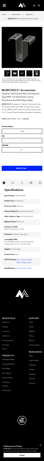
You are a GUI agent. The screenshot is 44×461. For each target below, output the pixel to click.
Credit (31, 327)
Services (32, 383)
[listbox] (22, 73)
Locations (5, 331)
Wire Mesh (6, 369)
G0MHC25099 (20, 196)
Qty (3, 136)
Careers (5, 327)
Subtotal (5, 145)
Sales (31, 322)
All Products (6, 390)
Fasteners (29, 14)
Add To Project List (22, 158)
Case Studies (33, 360)
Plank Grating (7, 378)
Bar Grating (6, 373)
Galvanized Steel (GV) (25, 211)
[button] (22, 47)
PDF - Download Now (24, 260)
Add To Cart (21, 168)
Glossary (32, 374)
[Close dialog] (40, 445)
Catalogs (32, 365)
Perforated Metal (8, 359)
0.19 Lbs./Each (15, 249)
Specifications (14, 190)
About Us (5, 322)
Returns (32, 340)
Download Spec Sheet (24, 268)
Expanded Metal (8, 364)
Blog (30, 356)
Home (4, 14)
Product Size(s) (7, 126)
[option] (7, 73)
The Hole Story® (5, 347)
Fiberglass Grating (6, 384)
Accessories (16, 14)
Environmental (7, 340)
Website (32, 331)
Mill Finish (20, 222)
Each (17, 254)
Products (32, 379)
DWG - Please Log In (23, 262)
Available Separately (20, 234)
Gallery (31, 369)
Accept (22, 455)
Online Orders (34, 345)
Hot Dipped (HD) (27, 216)
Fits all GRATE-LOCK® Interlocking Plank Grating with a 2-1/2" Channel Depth (19, 243)
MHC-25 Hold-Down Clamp (14, 229)
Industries (5, 336)
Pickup (31, 336)
